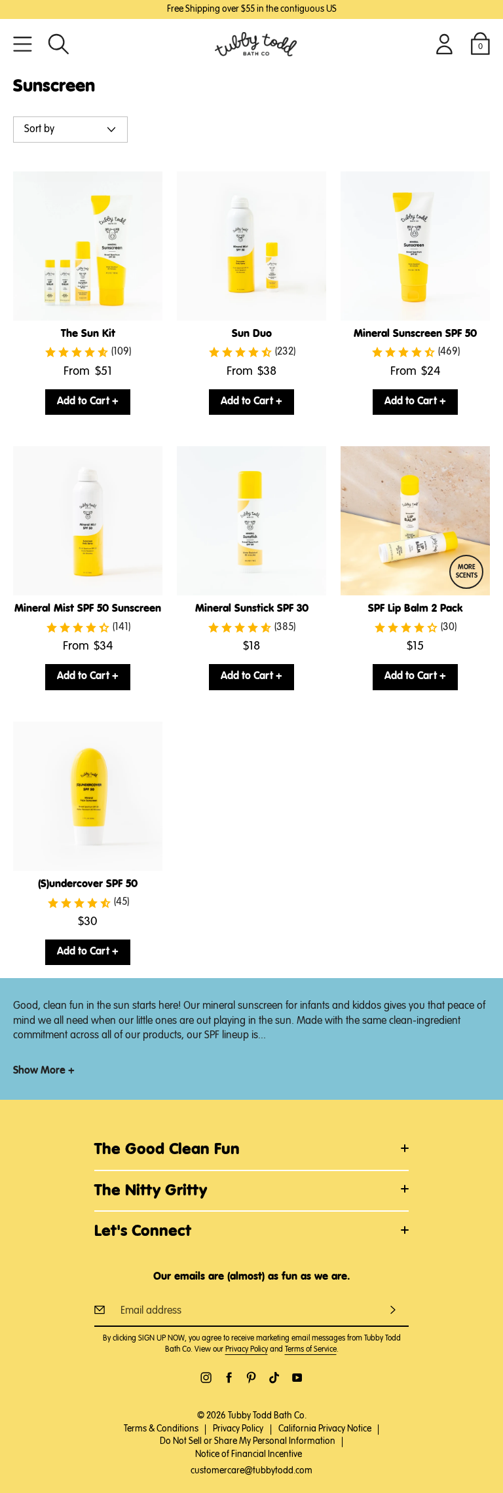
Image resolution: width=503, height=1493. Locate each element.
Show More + (44, 1071)
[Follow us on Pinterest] (251, 1377)
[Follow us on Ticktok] (274, 1377)
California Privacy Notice (324, 1428)
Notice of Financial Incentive (248, 1454)
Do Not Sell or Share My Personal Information (247, 1441)
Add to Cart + (88, 401)
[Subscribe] (393, 1309)
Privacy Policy (246, 1350)
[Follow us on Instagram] (206, 1377)
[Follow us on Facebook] (229, 1377)
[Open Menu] (23, 44)
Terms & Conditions (161, 1428)
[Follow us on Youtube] (297, 1377)
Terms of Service (311, 1350)
